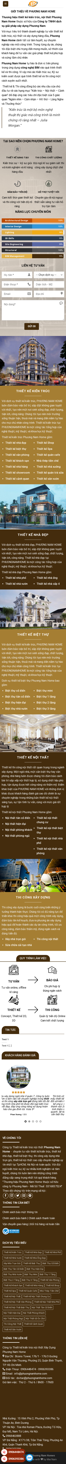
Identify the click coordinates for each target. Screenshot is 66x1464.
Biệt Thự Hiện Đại (35, 1269)
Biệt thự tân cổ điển (17, 696)
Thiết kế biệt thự (15, 448)
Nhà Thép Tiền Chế (49, 1291)
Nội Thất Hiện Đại (12, 1313)
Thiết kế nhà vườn (16, 583)
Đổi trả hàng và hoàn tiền (45, 1224)
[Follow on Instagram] (12, 1195)
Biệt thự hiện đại (15, 702)
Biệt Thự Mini (30, 1274)
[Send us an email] (24, 1195)
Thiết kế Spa (44, 448)
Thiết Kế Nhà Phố (52, 1252)
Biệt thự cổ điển (15, 690)
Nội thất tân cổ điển (17, 817)
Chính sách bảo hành (15, 1218)
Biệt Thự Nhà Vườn (13, 1274)
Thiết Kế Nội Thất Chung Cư (36, 1296)
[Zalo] (29, 1457)
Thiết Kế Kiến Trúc (12, 1252)
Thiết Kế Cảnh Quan (33, 1324)
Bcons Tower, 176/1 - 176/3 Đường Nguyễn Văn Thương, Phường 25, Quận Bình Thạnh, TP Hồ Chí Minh (32, 1361)
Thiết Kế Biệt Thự (31, 1263)
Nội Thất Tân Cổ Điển (42, 1307)
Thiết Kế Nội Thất (12, 1296)
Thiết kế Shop (45, 442)
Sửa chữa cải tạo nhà (18, 945)
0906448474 (16, 1452)
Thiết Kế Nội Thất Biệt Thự (16, 1307)
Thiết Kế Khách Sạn (13, 1285)
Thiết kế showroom (17, 472)
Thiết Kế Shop (52, 1285)
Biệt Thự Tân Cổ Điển (14, 1269)
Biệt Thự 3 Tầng (30, 1280)
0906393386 (16, 1458)
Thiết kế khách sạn (17, 460)
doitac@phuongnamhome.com (34, 1378)
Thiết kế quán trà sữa (50, 472)
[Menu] (5, 4)
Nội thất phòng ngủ (17, 835)
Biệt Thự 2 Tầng (11, 1280)
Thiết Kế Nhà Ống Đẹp (35, 1258)
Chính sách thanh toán (42, 1218)
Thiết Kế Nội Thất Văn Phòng (17, 1302)
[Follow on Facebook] (5, 1195)
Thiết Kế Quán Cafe (27, 1291)
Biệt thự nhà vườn (16, 708)
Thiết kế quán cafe (48, 454)
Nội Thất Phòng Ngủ (13, 1318)
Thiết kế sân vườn (48, 478)
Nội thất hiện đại (15, 823)
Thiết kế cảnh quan (17, 478)
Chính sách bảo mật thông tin (20, 1212)
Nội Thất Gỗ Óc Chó (35, 1318)
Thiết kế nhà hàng (16, 466)
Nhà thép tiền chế (48, 460)
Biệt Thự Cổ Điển (50, 1263)
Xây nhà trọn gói (15, 939)
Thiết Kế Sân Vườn (12, 1329)
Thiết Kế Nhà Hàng (34, 1285)
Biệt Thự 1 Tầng (48, 1274)
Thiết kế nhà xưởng (49, 466)
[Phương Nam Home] (33, 4)
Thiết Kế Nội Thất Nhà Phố (46, 1302)
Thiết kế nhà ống (47, 577)
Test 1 (5, 1039)
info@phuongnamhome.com (30, 1373)
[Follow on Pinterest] (30, 1195)
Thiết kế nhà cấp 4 (48, 583)
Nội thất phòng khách (18, 829)
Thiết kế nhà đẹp (15, 442)
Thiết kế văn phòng (17, 454)
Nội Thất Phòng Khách (34, 1313)
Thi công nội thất (47, 939)
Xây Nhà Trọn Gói (12, 1263)
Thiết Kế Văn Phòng (49, 1280)
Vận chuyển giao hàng (15, 1224)
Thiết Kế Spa (10, 1291)
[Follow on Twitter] (18, 1195)
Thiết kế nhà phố (15, 577)
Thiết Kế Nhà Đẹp (33, 1252)
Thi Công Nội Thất (12, 1324)
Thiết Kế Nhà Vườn (13, 1258)
